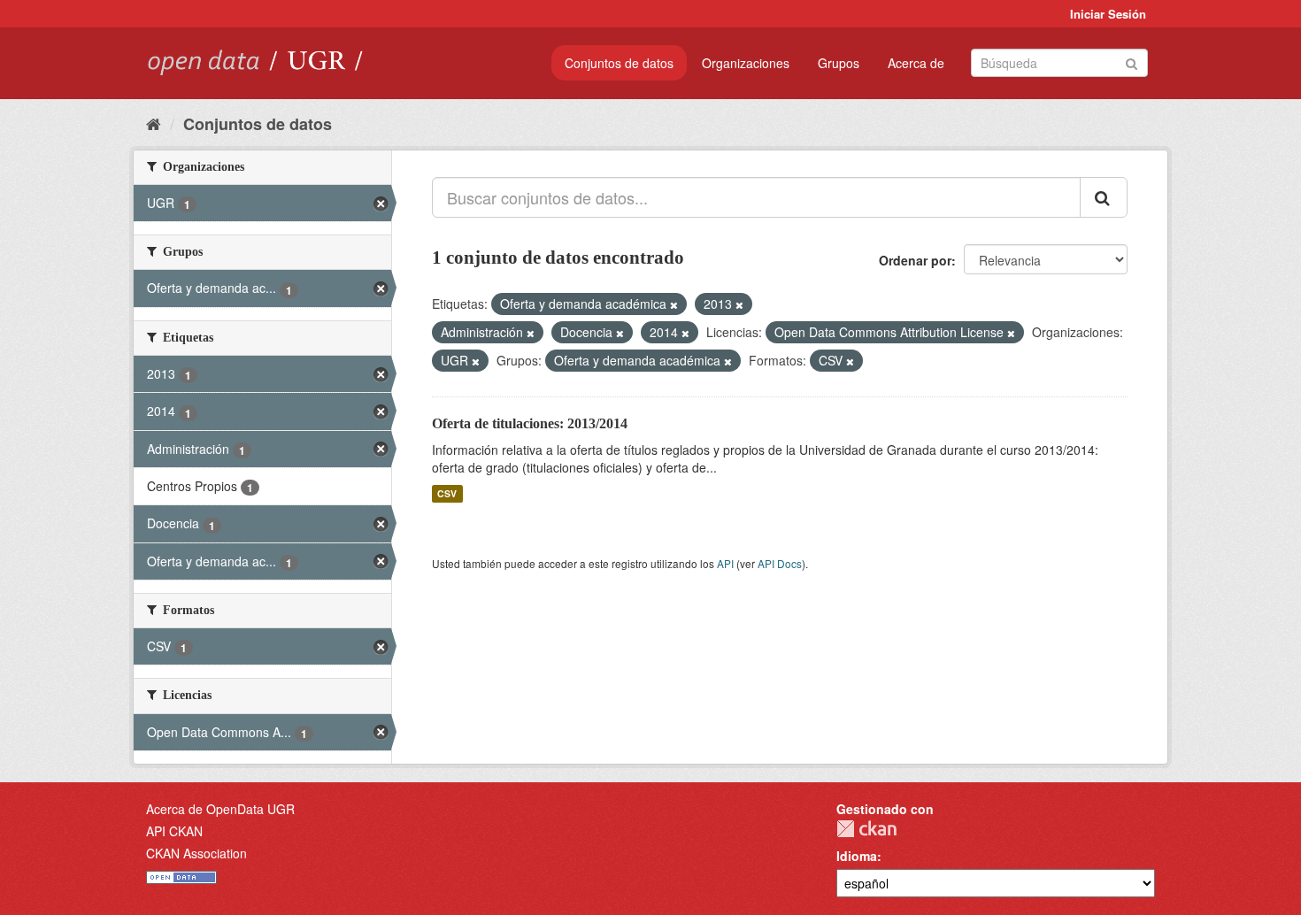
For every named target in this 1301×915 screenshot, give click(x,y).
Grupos (838, 63)
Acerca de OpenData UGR (220, 809)
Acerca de (916, 63)
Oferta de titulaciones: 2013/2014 (529, 423)
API (725, 563)
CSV (447, 493)
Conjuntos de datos (619, 63)
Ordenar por (915, 260)
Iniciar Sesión (1108, 13)
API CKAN (174, 831)
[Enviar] (1131, 61)
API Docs (780, 563)
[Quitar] (674, 304)
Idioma (856, 856)
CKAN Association (196, 853)
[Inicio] (153, 123)
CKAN (866, 828)
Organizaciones (745, 63)
